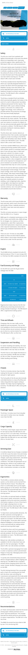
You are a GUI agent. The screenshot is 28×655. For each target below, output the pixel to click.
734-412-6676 (14, 643)
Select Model (10, 7)
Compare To (15, 7)
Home (5, 7)
